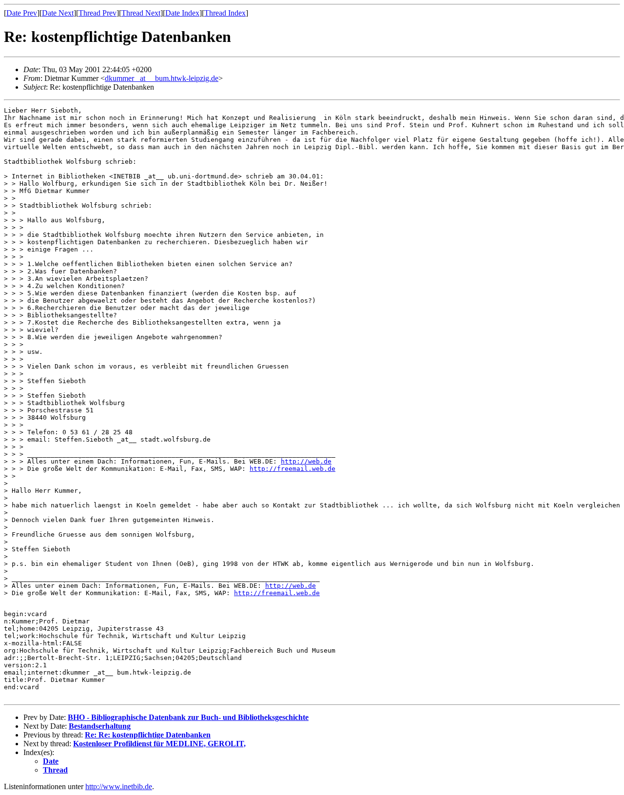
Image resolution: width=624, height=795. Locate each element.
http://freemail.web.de (292, 468)
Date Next (58, 13)
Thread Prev (97, 13)
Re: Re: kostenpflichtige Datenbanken (148, 735)
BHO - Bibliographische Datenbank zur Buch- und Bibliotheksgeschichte (188, 717)
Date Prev (21, 13)
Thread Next (140, 13)
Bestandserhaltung (100, 726)
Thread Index (225, 13)
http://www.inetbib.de (118, 786)
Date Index (182, 13)
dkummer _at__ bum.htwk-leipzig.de (161, 78)
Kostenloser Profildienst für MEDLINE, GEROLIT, (159, 743)
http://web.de (306, 461)
